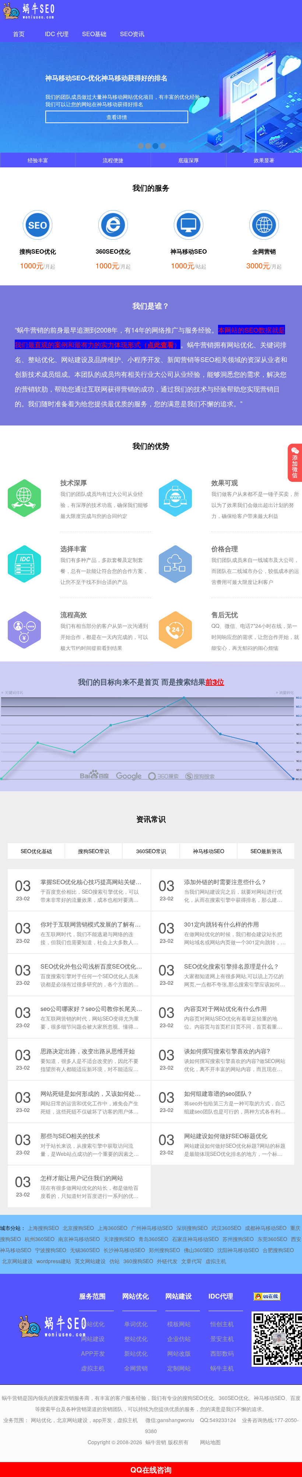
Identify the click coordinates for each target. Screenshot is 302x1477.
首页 (19, 33)
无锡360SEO (85, 1250)
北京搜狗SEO (78, 1227)
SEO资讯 (132, 33)
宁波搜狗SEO (50, 1250)
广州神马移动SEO (152, 1227)
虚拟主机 (216, 1261)
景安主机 (222, 1338)
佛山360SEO (199, 1250)
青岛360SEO (153, 1239)
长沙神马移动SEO (124, 1250)
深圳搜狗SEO (192, 1227)
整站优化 (136, 1338)
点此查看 (160, 345)
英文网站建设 (90, 1261)
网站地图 (210, 1442)
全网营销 (136, 1368)
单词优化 (136, 1324)
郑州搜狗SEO (164, 1250)
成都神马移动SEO (266, 1227)
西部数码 (222, 1353)
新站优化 (136, 1353)
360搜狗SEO (138, 1261)
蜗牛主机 (222, 1368)
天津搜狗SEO (119, 1239)
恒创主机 (222, 1324)
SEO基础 (94, 33)
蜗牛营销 (155, 1442)
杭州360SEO (40, 1239)
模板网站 (179, 1324)
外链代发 (167, 1261)
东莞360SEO (272, 1239)
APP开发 (93, 1353)
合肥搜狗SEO (278, 1250)
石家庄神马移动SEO (195, 1239)
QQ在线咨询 (151, 1469)
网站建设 (93, 1338)
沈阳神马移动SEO (238, 1250)
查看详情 (116, 117)
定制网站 (179, 1368)
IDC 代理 (57, 33)
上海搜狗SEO (43, 1227)
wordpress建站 (53, 1261)
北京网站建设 (17, 1261)
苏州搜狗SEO (238, 1239)
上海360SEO (112, 1227)
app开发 (102, 1420)
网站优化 (93, 1324)
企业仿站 (179, 1338)
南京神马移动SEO (79, 1239)
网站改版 (179, 1353)
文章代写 (191, 1261)
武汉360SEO (226, 1227)
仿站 (114, 1261)
